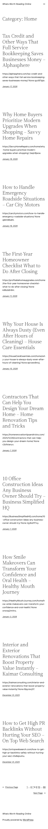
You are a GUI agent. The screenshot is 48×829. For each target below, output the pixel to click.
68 (44, 787)
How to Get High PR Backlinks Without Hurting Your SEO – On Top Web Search (23, 731)
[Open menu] (44, 4)
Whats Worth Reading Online (16, 4)
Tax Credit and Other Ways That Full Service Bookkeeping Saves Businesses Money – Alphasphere (23, 50)
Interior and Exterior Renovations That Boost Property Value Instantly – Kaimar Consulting (22, 659)
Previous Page (10, 787)
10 (39, 787)
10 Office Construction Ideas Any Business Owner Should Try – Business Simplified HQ (24, 493)
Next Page (39, 793)
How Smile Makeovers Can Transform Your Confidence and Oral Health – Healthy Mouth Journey (19, 574)
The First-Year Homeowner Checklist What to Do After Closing (21, 262)
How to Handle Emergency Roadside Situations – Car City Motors (23, 196)
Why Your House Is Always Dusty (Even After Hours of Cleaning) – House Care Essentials (23, 335)
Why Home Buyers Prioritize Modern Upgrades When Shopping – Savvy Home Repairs (22, 126)
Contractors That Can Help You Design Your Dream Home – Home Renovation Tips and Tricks (23, 411)
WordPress (28, 820)
